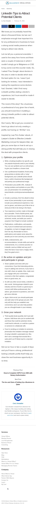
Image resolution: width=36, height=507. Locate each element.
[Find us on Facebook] (3, 489)
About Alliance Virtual (7, 473)
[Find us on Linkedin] (12, 489)
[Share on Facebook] (4, 26)
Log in (3, 482)
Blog (2, 455)
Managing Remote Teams (9, 465)
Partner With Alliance (7, 478)
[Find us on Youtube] (17, 489)
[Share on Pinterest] (25, 26)
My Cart (3, 484)
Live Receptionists (6, 440)
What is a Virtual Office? (8, 461)
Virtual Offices (5, 436)
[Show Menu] (2, 3)
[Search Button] (34, 3)
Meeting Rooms (6, 438)
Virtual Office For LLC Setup (10, 463)
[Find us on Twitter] (8, 489)
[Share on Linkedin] (18, 26)
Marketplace (5, 459)
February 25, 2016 (19, 21)
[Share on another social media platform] (32, 26)
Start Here (4, 453)
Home (3, 8)
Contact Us (4, 480)
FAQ (2, 457)
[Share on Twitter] (11, 26)
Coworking (4, 445)
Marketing (9, 8)
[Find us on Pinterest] (22, 489)
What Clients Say (6, 476)
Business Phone (6, 442)
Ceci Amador (7, 21)
